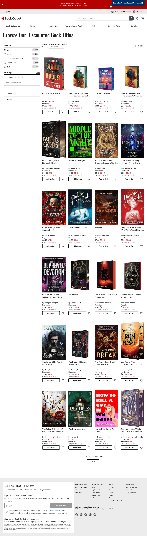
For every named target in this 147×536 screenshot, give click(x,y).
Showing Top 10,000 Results (55, 44)
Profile (94, 487)
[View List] (141, 45)
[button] (22, 50)
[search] (131, 18)
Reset (38, 73)
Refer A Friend (130, 490)
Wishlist (94, 498)
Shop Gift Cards (131, 492)
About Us (78, 490)
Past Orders (96, 492)
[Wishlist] (137, 18)
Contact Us (112, 498)
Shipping (112, 490)
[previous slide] (3, 4)
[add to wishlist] (63, 112)
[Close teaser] (111, 6)
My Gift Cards (96, 495)
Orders (111, 487)
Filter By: (8, 72)
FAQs (111, 495)
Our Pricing (79, 492)
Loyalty (111, 492)
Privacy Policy (32, 528)
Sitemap (96, 507)
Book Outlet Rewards (133, 487)
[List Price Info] (55, 108)
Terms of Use (87, 507)
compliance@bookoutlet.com (10, 529)
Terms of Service (40, 528)
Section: (7, 45)
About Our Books (81, 487)
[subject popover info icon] (23, 77)
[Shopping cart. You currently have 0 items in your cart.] (142, 18)
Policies (78, 507)
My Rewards (96, 490)
